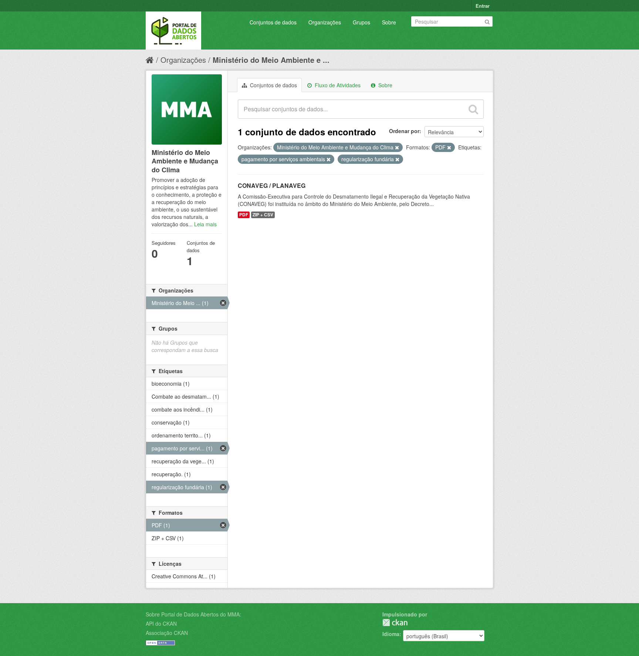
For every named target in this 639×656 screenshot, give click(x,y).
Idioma (390, 634)
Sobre (389, 22)
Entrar (483, 5)
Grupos (361, 22)
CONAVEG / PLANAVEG (271, 185)
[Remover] (397, 148)
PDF (243, 215)
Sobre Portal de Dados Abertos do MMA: (193, 614)
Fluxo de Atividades (337, 85)
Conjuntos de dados (273, 22)
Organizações (324, 22)
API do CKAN (161, 623)
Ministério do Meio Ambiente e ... (271, 59)
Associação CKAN (167, 632)
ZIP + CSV (263, 215)
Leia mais (205, 224)
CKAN (395, 622)
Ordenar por (404, 131)
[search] (473, 109)
